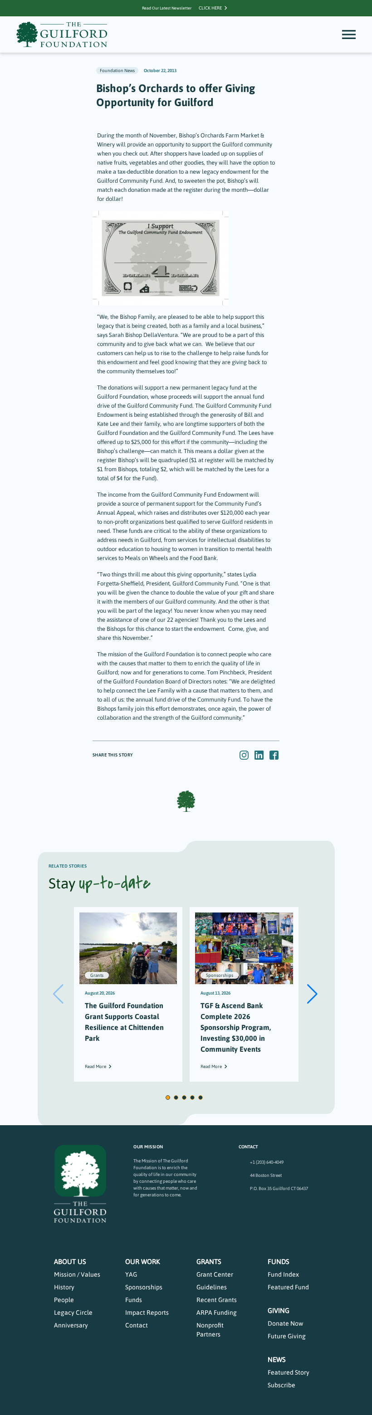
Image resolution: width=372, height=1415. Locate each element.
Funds (133, 1299)
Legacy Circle (73, 1312)
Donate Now (285, 1323)
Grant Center (214, 1274)
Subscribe (281, 1385)
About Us (70, 1261)
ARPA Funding (216, 1312)
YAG (131, 1274)
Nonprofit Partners (210, 1330)
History (64, 1287)
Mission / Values (77, 1274)
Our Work (142, 1261)
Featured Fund (288, 1287)
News (277, 1359)
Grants (208, 1261)
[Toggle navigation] (349, 34)
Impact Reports (147, 1312)
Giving (278, 1310)
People (64, 1299)
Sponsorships (143, 1287)
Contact (136, 1325)
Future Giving (287, 1336)
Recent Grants (216, 1299)
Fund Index (283, 1274)
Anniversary (71, 1325)
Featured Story (288, 1372)
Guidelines (211, 1287)
